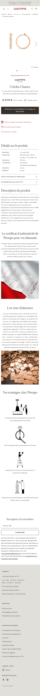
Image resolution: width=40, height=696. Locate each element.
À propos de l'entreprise (11, 630)
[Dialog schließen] (38, 2)
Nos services (7, 608)
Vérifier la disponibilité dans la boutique (20, 110)
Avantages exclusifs (9, 612)
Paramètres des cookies (11, 616)
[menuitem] (4, 9)
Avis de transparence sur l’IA (13, 656)
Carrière (5, 638)
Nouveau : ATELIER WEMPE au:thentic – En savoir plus (20, 3)
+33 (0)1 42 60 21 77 (10, 576)
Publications (7, 641)
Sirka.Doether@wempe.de (11, 553)
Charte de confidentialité (11, 649)
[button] (16, 122)
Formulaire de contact (10, 586)
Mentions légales (8, 653)
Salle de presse (8, 645)
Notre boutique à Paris (10, 590)
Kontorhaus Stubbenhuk (11, 634)
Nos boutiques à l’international (14, 594)
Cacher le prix (32, 100)
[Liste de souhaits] (32, 9)
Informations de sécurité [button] (12, 182)
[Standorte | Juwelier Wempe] (36, 9)
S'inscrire (20, 532)
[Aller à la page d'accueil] (20, 9)
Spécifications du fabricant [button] (13, 176)
